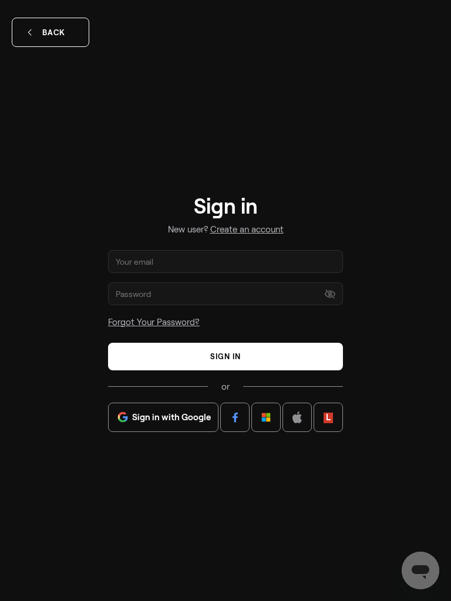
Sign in (225, 356)
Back (53, 32)
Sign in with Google (171, 416)
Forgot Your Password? (154, 321)
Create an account (247, 229)
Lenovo (328, 416)
